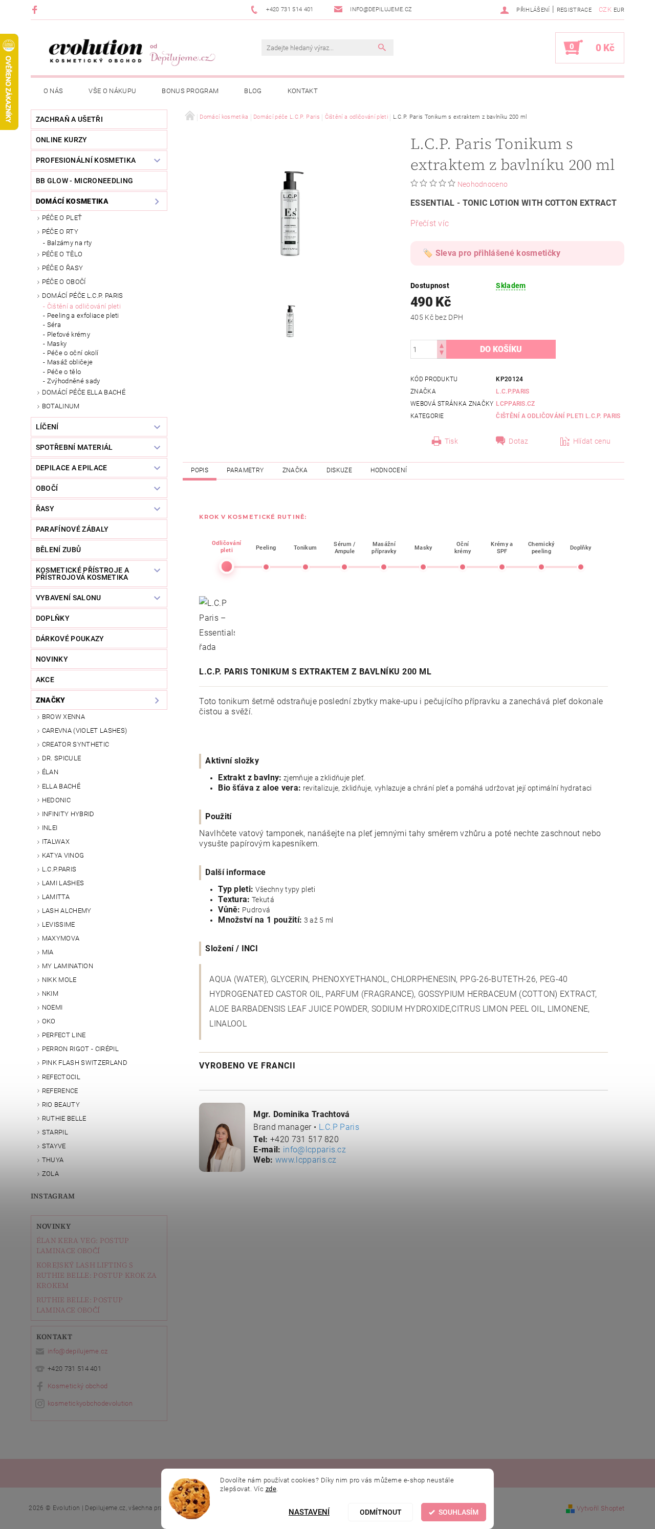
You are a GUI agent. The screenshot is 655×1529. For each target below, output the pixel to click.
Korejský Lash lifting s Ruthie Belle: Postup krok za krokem (96, 1275)
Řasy (45, 509)
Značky (51, 700)
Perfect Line (64, 1035)
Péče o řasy (62, 268)
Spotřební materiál (74, 447)
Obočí (47, 488)
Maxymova (61, 938)
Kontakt (303, 91)
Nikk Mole (59, 980)
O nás (53, 91)
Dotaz (519, 441)
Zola (50, 1173)
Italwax (56, 841)
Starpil (55, 1132)
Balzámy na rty (69, 243)
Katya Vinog (63, 855)
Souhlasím (458, 1512)
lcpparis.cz (515, 403)
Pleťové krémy (68, 334)
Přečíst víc (429, 223)
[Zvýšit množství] (441, 345)
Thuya (53, 1160)
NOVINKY (52, 659)
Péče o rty (60, 231)
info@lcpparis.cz (314, 1149)
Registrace (574, 10)
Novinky (53, 1226)
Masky (57, 343)
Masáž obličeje (70, 362)
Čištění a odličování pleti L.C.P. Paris (558, 416)
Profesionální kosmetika (86, 160)
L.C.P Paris (339, 1127)
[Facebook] (36, 9)
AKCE (45, 679)
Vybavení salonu (68, 598)
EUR (619, 10)
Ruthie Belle (64, 1118)
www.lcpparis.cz (306, 1160)
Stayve (54, 1146)
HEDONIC (56, 800)
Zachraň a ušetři (69, 119)
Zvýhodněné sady (73, 381)
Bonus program (190, 91)
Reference (60, 1091)
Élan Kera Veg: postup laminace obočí (82, 1245)
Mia (48, 952)
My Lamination (67, 966)
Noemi (52, 1007)
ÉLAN (50, 772)
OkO (49, 1021)
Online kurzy (62, 140)
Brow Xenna (63, 716)
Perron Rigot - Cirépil (80, 1049)
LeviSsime (58, 924)
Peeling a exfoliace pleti (83, 315)
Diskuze (339, 470)
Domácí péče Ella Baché (83, 392)
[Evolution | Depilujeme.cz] (130, 52)
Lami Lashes (63, 883)
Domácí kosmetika (72, 201)
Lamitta (56, 897)
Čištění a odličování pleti (84, 306)
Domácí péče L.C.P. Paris (82, 295)
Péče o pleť (62, 218)
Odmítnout (381, 1512)
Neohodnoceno (482, 184)
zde (271, 1488)
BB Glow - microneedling (84, 181)
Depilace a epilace (71, 468)
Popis (199, 470)
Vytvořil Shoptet (600, 1508)
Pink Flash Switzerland (84, 1062)
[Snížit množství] (441, 354)
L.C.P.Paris (59, 869)
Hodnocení (388, 470)
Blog (252, 91)
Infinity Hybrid (68, 814)
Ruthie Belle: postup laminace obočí (79, 1305)
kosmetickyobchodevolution (90, 1403)
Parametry (245, 470)
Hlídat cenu (592, 441)
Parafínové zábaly (72, 529)
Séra (54, 325)
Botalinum (61, 406)
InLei (50, 828)
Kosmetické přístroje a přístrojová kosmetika (82, 573)
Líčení (47, 427)
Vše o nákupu (112, 91)
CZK (605, 9)
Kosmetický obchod (77, 1386)
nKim (50, 993)
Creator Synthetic (75, 744)
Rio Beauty (61, 1104)
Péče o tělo (62, 254)
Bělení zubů (58, 549)
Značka (295, 470)
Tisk (451, 441)
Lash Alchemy (67, 910)
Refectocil (61, 1077)
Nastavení (309, 1512)
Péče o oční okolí (72, 353)
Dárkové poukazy (70, 639)
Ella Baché (61, 786)
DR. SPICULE (61, 758)
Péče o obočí (64, 282)
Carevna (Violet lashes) (84, 730)
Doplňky (53, 618)
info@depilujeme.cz (78, 1351)
